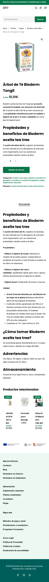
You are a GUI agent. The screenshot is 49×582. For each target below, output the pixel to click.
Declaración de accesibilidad (16, 550)
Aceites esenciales (34, 28)
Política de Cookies (11, 546)
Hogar (21, 28)
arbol (30, 186)
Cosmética (15, 180)
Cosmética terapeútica (30, 180)
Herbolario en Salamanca (14, 478)
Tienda (13, 28)
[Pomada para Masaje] (25, 401)
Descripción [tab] (24, 204)
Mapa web (7, 512)
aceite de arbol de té (19, 186)
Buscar (40, 19)
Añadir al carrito (16, 170)
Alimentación (9, 486)
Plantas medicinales (12, 495)
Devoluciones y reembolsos (15, 525)
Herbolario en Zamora (13, 474)
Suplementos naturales (12, 183)
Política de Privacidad (12, 542)
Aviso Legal (8, 538)
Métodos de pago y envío (14, 521)
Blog (5, 470)
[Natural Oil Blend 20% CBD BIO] (39, 401)
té (43, 186)
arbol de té (37, 186)
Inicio (5, 28)
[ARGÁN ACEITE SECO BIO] (10, 401)
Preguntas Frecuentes (13, 529)
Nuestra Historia (10, 461)
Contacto (7, 465)
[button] (45, 8)
